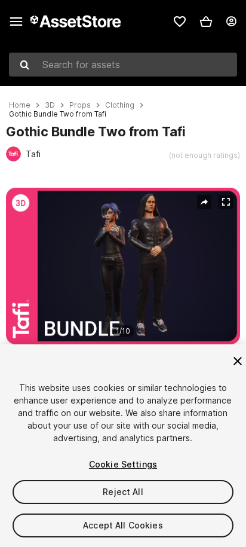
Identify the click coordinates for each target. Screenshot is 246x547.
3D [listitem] (50, 105)
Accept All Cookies (123, 525)
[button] (206, 21)
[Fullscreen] (226, 202)
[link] (180, 21)
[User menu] (231, 21)
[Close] (237, 361)
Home (19, 105)
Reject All (123, 492)
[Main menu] (16, 21)
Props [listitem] (80, 105)
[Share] (204, 202)
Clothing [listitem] (119, 105)
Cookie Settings (123, 464)
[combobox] (123, 65)
